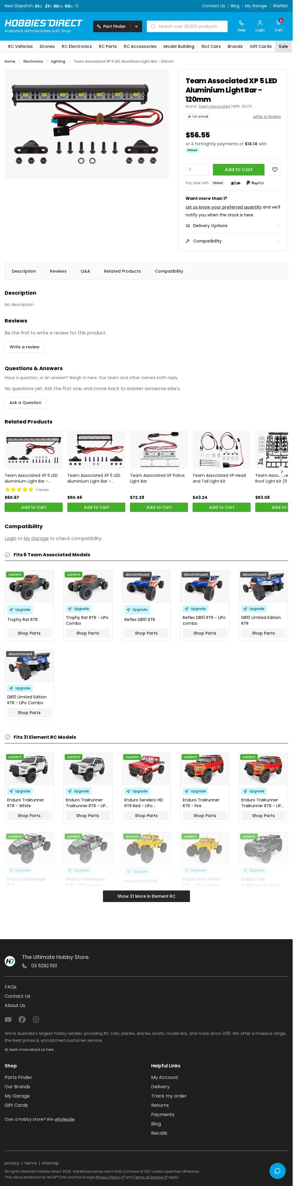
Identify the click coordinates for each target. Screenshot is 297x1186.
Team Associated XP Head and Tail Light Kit (219, 478)
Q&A (85, 271)
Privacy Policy (108, 1177)
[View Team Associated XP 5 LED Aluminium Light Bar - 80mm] (96, 449)
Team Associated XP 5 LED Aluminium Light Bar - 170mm (31, 478)
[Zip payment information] (235, 183)
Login (10, 538)
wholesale (65, 1119)
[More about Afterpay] (192, 150)
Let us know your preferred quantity (224, 207)
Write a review (24, 347)
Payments (162, 1114)
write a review (267, 117)
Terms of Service (148, 1177)
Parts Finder (18, 1077)
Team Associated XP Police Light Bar (157, 478)
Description (24, 271)
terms (31, 1163)
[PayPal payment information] (255, 182)
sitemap (50, 1163)
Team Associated (214, 106)
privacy (12, 1163)
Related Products (122, 271)
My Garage (256, 6)
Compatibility (169, 271)
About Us (15, 1005)
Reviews (58, 271)
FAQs (11, 987)
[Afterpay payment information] (217, 182)
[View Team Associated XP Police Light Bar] (159, 449)
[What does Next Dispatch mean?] (76, 5)
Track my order (169, 1096)
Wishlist (280, 6)
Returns (160, 1105)
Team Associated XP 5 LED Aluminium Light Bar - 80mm (93, 478)
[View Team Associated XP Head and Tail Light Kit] (222, 449)
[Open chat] (277, 1171)
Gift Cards (16, 1105)
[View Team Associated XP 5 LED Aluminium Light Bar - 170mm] (34, 449)
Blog (235, 6)
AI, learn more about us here (29, 1049)
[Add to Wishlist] (275, 169)
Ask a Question (25, 402)
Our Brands (17, 1086)
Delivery (160, 1086)
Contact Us (213, 6)
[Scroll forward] (281, 471)
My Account (164, 1077)
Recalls (159, 1133)
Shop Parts (29, 633)
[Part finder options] (136, 26)
